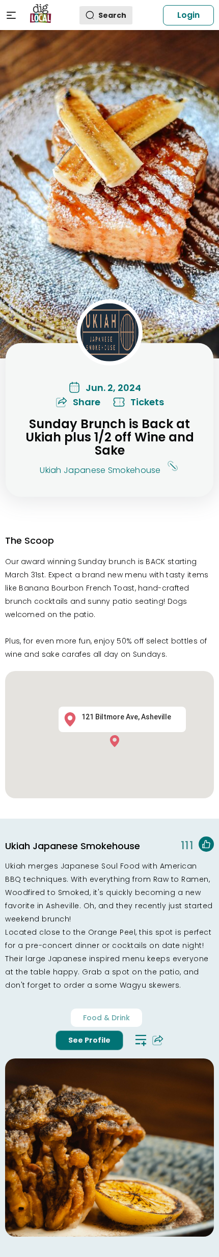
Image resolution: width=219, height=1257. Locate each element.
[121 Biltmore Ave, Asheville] (117, 740)
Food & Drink (106, 1018)
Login (188, 15)
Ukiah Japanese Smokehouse (100, 470)
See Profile (89, 1040)
